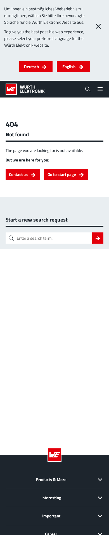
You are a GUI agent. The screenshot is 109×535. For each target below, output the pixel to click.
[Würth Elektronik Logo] (25, 89)
